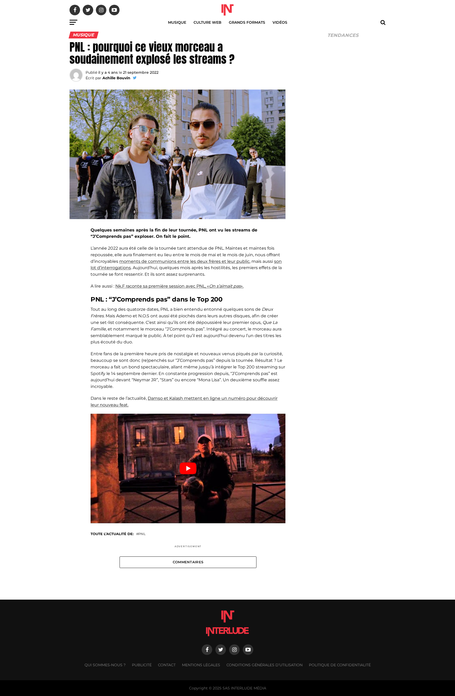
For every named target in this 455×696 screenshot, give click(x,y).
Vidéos (280, 22)
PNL (142, 534)
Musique (177, 22)
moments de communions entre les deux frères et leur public (184, 261)
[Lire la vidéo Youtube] (188, 468)
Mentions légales (201, 665)
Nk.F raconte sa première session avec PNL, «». (179, 286)
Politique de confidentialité (340, 665)
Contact (167, 665)
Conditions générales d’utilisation (264, 665)
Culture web (207, 22)
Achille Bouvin (116, 78)
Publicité (142, 665)
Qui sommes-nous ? (105, 665)
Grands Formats (247, 22)
